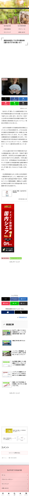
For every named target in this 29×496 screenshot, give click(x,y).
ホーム (3, 475)
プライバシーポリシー (7, 479)
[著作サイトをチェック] (7, 312)
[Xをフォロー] (21, 312)
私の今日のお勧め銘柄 (16, 258)
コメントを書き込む (14, 452)
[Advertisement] (14, 60)
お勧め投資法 (6, 258)
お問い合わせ (5, 488)
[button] (23, 103)
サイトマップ (5, 483)
